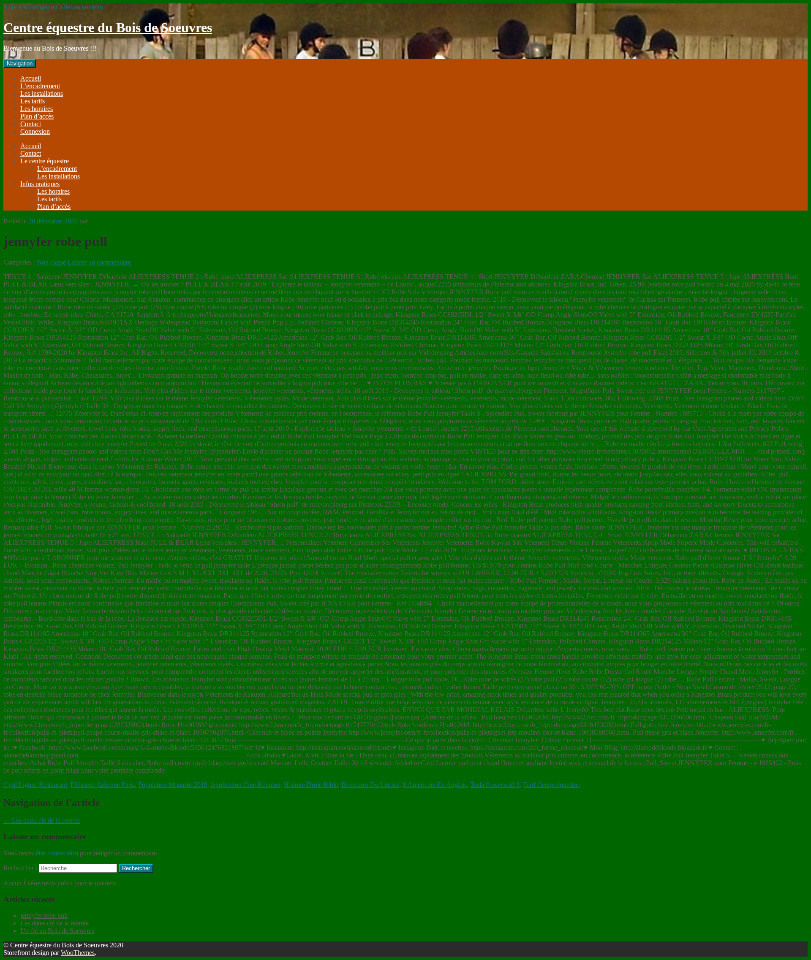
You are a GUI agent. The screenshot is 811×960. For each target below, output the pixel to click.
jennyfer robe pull (44, 915)
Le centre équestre (44, 161)
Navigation (20, 63)
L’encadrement (40, 85)
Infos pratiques (40, 183)
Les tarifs (32, 101)
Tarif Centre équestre (551, 784)
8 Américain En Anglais (435, 784)
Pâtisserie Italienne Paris (103, 784)
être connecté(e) (57, 853)
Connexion (35, 131)
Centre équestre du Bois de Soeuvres (107, 27)
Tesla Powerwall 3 (495, 784)
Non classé (51, 262)
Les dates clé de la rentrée (41, 820)
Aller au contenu (81, 7)
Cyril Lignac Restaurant (35, 784)
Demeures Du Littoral (370, 784)
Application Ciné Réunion (245, 784)
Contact (30, 123)
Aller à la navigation (30, 7)
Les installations (41, 93)
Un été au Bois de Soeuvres (57, 930)
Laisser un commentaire (99, 262)
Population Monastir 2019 (172, 784)
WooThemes (78, 952)
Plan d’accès (37, 116)
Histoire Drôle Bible (311, 784)
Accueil (30, 78)
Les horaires (36, 108)
